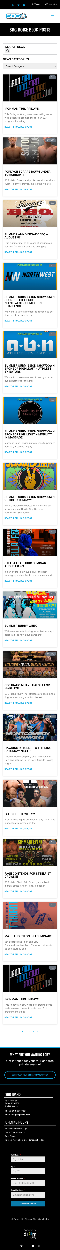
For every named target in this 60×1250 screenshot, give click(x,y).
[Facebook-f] (7, 5)
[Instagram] (13, 5)
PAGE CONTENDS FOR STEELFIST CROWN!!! (28, 875)
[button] (52, 16)
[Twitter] (18, 5)
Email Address (18, 1190)
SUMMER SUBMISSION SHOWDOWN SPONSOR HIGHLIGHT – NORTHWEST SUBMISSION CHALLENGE (30, 301)
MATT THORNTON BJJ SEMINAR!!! (29, 936)
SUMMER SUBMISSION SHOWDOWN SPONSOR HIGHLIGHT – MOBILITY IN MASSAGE (30, 434)
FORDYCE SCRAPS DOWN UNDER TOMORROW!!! (28, 173)
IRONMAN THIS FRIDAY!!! (22, 108)
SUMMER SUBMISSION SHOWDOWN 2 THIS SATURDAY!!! (30, 498)
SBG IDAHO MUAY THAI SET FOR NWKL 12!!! (27, 686)
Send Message (28, 1203)
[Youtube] (23, 5)
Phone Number (18, 1178)
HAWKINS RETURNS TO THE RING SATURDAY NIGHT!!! (28, 749)
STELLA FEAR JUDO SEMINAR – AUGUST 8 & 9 (27, 564)
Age (13, 1167)
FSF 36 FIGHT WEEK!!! (20, 814)
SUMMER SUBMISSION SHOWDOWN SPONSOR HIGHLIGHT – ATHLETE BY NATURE (30, 368)
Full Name (16, 1155)
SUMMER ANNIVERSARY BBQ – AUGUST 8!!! (26, 236)
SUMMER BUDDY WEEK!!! (22, 625)
